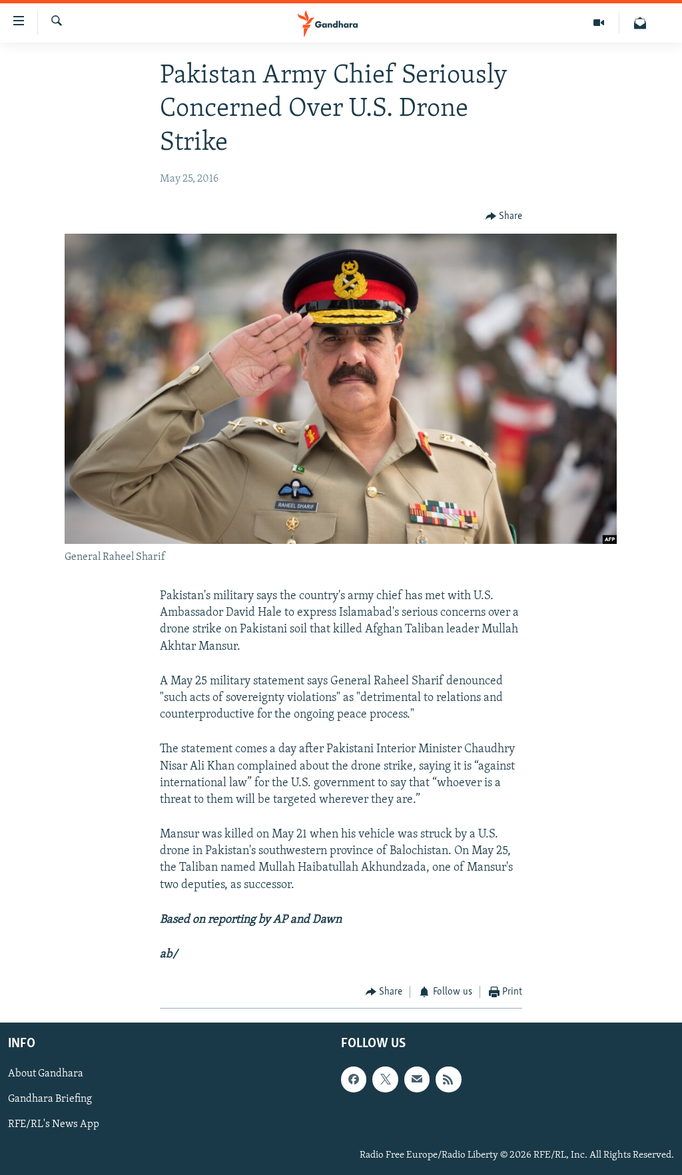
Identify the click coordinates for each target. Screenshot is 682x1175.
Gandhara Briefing (50, 1099)
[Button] (504, 217)
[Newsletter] (640, 23)
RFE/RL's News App (53, 1124)
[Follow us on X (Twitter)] (385, 1079)
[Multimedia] (599, 23)
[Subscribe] (417, 1079)
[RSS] (448, 1079)
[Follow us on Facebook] (353, 1079)
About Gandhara (45, 1073)
